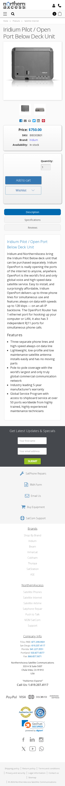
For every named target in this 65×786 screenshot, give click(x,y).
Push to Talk (32, 614)
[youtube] (32, 749)
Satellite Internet (32, 597)
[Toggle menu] (5, 14)
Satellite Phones (32, 592)
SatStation (33, 569)
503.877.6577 (37, 652)
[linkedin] (32, 739)
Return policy (28, 768)
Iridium (32, 541)
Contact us (54, 773)
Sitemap (32, 777)
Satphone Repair (32, 608)
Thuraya (32, 563)
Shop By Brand (32, 535)
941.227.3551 (37, 649)
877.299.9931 (38, 641)
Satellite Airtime (32, 603)
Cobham (32, 557)
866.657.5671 (35, 656)
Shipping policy (12, 768)
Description (32, 212)
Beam (32, 546)
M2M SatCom (32, 620)
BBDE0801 (36, 135)
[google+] (41, 749)
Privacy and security (15, 773)
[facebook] (23, 739)
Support (32, 625)
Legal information (37, 773)
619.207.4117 (38, 645)
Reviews (32, 227)
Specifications (33, 220)
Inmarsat (32, 552)
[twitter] (23, 749)
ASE (32, 574)
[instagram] (41, 739)
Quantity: (47, 161)
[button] (33, 726)
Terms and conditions (49, 768)
